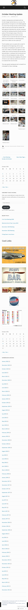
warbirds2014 (14, 16)
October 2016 (5, 526)
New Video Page (21, 157)
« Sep (3, 187)
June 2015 (4, 575)
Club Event (7, 146)
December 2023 (6, 365)
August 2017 (5, 496)
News (3, 148)
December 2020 (6, 380)
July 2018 (4, 455)
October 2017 (5, 488)
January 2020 (5, 398)
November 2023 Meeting (8, 230)
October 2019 (5, 402)
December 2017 (6, 481)
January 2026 (5, 361)
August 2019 (5, 410)
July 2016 (4, 537)
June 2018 (4, 458)
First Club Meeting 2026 (8, 219)
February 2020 (5, 395)
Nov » (7, 187)
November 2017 (6, 485)
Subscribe (6, 207)
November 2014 (6, 589)
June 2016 (4, 541)
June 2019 (4, 417)
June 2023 (4, 372)
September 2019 (6, 406)
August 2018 (5, 451)
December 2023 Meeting (8, 226)
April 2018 (4, 466)
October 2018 (5, 443)
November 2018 (6, 440)
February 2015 (5, 586)
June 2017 (4, 503)
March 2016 (5, 548)
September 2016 (6, 530)
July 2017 (4, 500)
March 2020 (5, 391)
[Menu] (4, 7)
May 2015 (4, 578)
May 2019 (4, 421)
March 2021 (5, 376)
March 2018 (5, 470)
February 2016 (5, 552)
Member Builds (20, 146)
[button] (6, 78)
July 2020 (4, 384)
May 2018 (4, 462)
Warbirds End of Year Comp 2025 (10, 223)
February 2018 (5, 473)
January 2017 (5, 518)
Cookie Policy (4, 604)
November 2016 (6, 522)
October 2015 (5, 567)
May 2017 (4, 507)
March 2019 (5, 428)
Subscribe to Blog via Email (9, 192)
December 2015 (6, 559)
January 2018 (5, 477)
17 (2, 178)
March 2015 (5, 582)
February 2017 (5, 515)
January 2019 (5, 436)
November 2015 (6, 563)
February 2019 (5, 432)
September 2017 (6, 492)
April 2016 (4, 545)
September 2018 (6, 447)
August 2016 (5, 533)
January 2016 (5, 556)
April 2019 (4, 425)
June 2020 (4, 387)
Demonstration (13, 146)
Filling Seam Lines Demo (8, 234)
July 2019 (4, 413)
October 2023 (5, 369)
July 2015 (4, 571)
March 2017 (5, 511)
